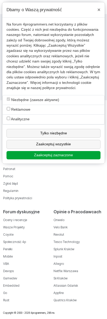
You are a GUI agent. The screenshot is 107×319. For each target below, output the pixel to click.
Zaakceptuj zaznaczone (53, 155)
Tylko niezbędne (53, 133)
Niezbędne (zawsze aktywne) (34, 100)
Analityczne (20, 119)
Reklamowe (20, 109)
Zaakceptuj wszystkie (53, 144)
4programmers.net (38, 24)
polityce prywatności (58, 88)
